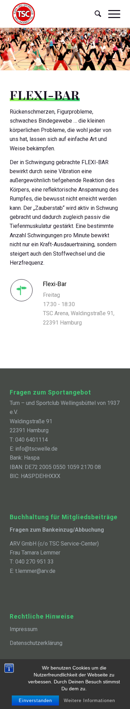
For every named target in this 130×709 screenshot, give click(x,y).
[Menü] (110, 14)
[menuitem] (94, 14)
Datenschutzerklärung (36, 643)
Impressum (23, 629)
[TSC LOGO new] (54, 14)
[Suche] (94, 14)
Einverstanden (35, 700)
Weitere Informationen (89, 700)
